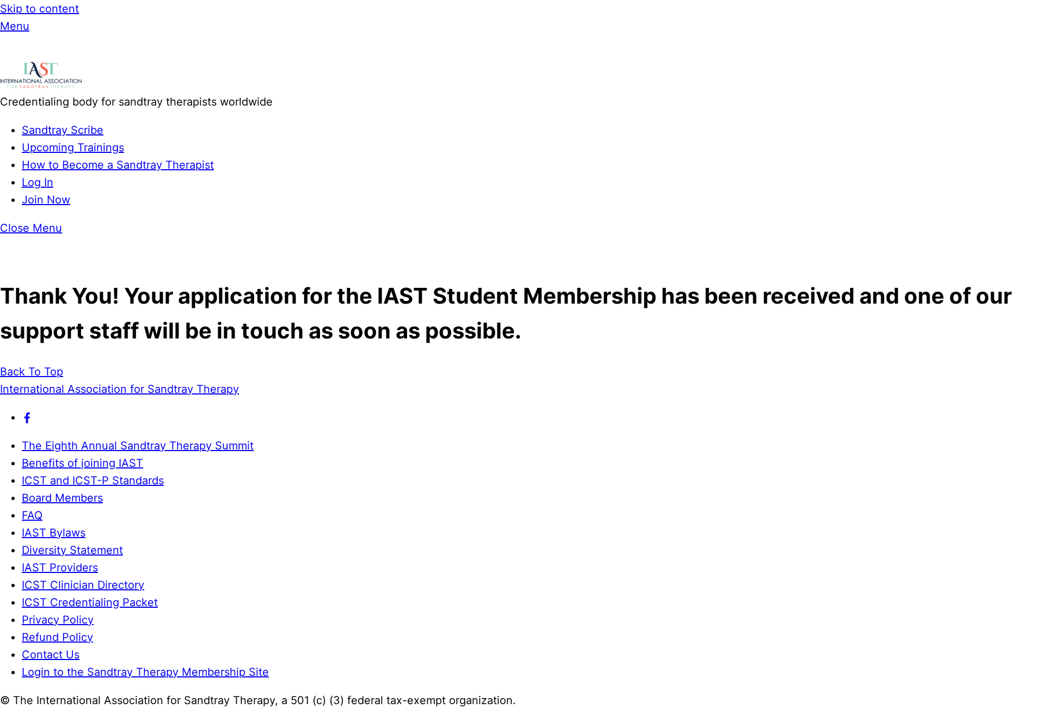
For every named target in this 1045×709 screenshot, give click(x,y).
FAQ (32, 515)
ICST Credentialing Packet (90, 602)
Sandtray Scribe (62, 130)
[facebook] (27, 417)
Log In (37, 182)
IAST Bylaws (53, 532)
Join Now (46, 199)
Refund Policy (57, 637)
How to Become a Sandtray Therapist (118, 164)
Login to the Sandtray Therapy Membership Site (145, 672)
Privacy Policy (58, 619)
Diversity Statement (72, 550)
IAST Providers (60, 567)
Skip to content (39, 8)
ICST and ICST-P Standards (93, 480)
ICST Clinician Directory (83, 584)
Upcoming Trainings (73, 147)
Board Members (62, 497)
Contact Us (50, 654)
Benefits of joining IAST (82, 463)
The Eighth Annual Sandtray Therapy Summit (138, 445)
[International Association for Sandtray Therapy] (41, 84)
